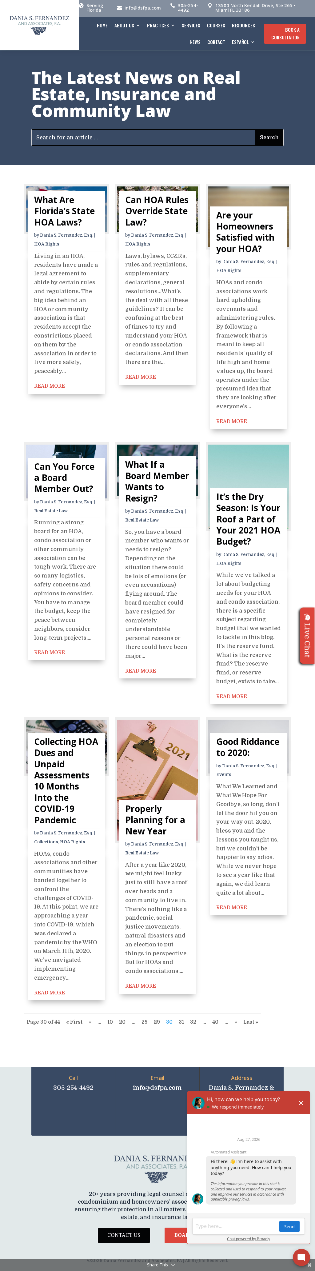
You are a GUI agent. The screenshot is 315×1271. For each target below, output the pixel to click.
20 (122, 1022)
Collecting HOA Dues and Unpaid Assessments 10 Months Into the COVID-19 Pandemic (66, 781)
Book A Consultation (285, 33)
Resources (243, 25)
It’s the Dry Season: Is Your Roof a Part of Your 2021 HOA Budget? (248, 519)
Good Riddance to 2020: (247, 747)
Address (241, 1077)
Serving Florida (94, 7)
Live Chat (307, 640)
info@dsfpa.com (143, 8)
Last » (250, 1022)
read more (49, 386)
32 (193, 1022)
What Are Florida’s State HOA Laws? (64, 211)
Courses (216, 25)
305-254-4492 (188, 7)
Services (191, 25)
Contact (216, 41)
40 (215, 1022)
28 (145, 1022)
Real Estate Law (51, 510)
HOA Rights (46, 244)
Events (223, 774)
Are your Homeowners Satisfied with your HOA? (245, 231)
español (240, 41)
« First (74, 1022)
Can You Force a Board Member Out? (64, 478)
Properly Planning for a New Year (155, 820)
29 (157, 1022)
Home (102, 25)
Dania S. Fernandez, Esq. (66, 235)
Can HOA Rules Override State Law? (157, 211)
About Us (124, 25)
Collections (46, 841)
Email (157, 1077)
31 (181, 1022)
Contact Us (124, 1235)
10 (110, 1022)
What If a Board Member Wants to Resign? (157, 481)
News (195, 41)
